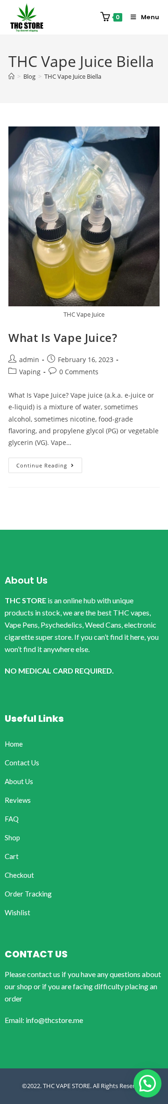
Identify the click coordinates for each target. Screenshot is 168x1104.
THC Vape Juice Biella (72, 76)
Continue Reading (49, 463)
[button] (147, 1083)
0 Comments (78, 371)
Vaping (30, 371)
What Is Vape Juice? (62, 337)
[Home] (11, 76)
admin (29, 359)
